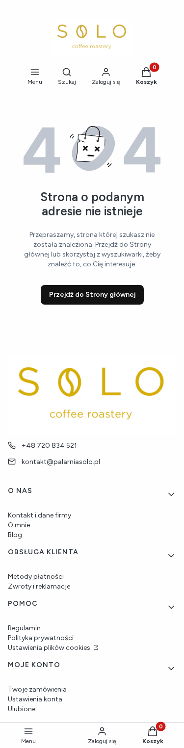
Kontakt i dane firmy (39, 515)
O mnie (19, 525)
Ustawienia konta (35, 699)
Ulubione (21, 709)
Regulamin (24, 628)
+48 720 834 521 (49, 445)
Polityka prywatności (41, 638)
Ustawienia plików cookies (50, 648)
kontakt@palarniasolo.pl (61, 462)
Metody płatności (36, 576)
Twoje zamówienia (37, 689)
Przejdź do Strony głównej (92, 294)
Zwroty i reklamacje (39, 586)
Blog (15, 535)
